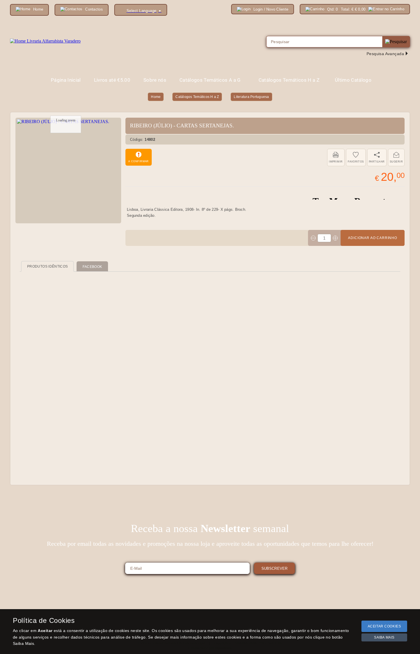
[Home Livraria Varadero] (45, 41)
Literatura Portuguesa (251, 97)
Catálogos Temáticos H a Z (197, 97)
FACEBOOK (92, 267)
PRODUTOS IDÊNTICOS (47, 266)
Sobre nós (154, 80)
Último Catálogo (353, 80)
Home (156, 97)
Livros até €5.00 (112, 80)
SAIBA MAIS (384, 637)
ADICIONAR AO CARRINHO (372, 238)
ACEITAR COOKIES (384, 626)
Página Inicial (66, 80)
